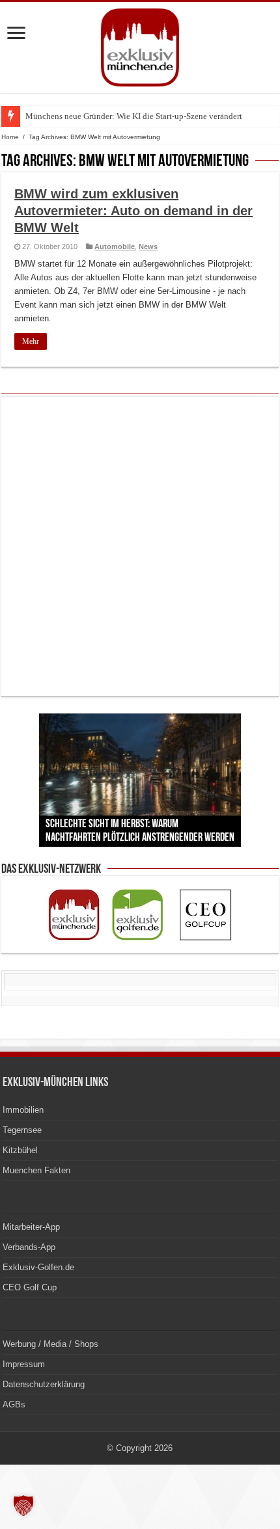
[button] (23, 1505)
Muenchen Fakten (36, 1170)
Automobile (114, 246)
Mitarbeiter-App (31, 1227)
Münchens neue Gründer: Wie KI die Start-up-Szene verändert (133, 116)
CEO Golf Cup (30, 1287)
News (148, 246)
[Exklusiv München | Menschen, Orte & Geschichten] (140, 44)
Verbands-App (29, 1247)
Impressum (24, 1364)
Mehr (30, 341)
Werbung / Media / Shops (50, 1344)
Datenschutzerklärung (44, 1384)
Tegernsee (22, 1130)
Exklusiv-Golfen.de (38, 1267)
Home (10, 136)
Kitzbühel (20, 1150)
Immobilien (23, 1110)
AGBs (14, 1404)
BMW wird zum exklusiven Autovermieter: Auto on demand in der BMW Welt (133, 211)
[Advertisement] (140, 546)
